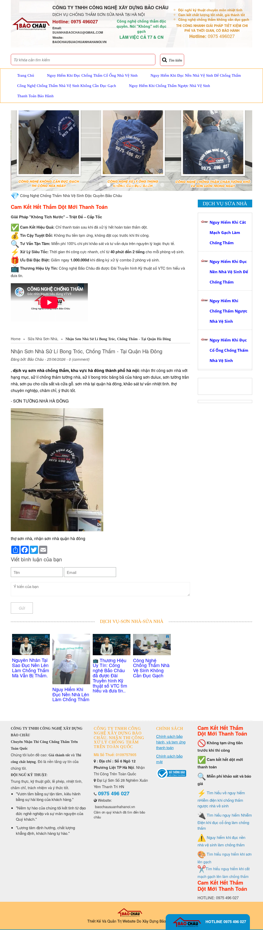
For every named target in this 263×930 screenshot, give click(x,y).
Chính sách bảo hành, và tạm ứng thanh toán (170, 741)
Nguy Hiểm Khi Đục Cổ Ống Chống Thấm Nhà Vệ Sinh (229, 350)
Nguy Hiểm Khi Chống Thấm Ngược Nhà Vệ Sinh (169, 86)
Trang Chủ (25, 75)
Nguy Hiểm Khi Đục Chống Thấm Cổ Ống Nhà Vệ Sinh (92, 75)
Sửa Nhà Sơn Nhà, (43, 338)
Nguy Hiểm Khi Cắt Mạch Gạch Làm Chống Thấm (228, 232)
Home (16, 338)
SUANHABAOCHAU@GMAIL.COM (77, 32)
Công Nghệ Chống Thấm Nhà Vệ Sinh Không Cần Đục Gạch (66, 86)
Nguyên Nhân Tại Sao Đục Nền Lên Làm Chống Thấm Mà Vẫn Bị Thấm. (30, 667)
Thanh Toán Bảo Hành (35, 96)
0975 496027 (84, 21)
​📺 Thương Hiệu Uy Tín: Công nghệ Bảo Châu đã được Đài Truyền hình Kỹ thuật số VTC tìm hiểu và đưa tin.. (110, 675)
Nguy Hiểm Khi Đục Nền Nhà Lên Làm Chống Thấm (70, 694)
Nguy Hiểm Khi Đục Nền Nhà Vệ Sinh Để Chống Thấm (196, 75)
